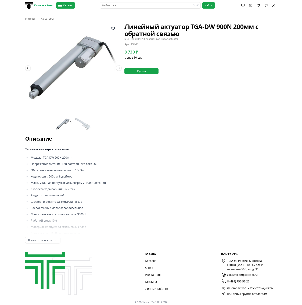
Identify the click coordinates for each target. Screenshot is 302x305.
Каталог (150, 261)
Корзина (151, 282)
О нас (149, 268)
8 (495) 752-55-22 (238, 281)
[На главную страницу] (39, 5)
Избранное (153, 275)
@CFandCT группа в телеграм (247, 294)
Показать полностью (40, 240)
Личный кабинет (156, 289)
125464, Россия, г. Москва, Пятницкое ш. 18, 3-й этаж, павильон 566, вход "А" (245, 265)
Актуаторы (47, 18)
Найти (208, 5)
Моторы (30, 18)
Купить (141, 71)
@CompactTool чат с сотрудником (250, 288)
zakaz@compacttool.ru (242, 275)
